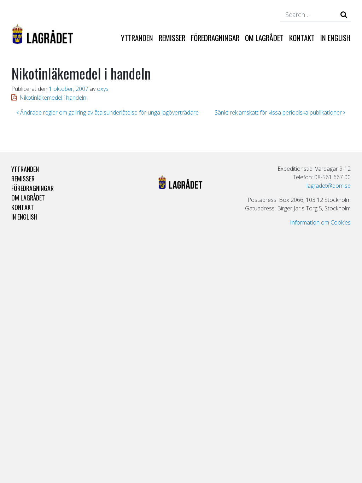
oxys (103, 89)
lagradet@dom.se (328, 186)
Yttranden (137, 37)
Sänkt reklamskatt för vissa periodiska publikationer (279, 112)
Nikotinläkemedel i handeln (52, 97)
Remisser (172, 37)
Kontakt (302, 37)
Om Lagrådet (264, 37)
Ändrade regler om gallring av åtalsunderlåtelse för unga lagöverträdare (109, 112)
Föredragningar (215, 37)
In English (335, 37)
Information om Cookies (320, 222)
